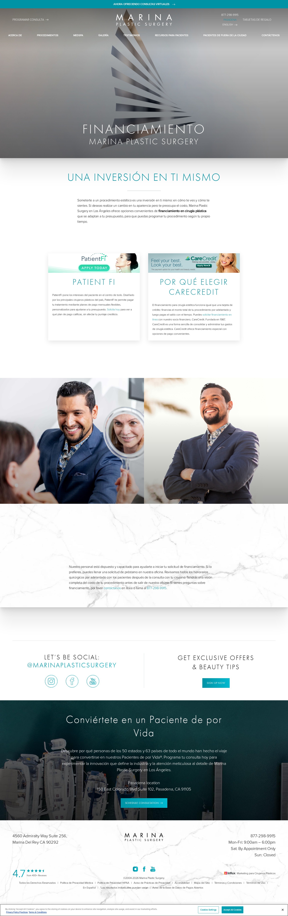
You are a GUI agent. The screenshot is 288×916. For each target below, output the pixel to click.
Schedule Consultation (142, 803)
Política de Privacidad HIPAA (113, 883)
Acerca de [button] (15, 35)
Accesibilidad (182, 883)
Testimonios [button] (132, 35)
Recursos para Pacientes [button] (171, 35)
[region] (144, 910)
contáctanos (112, 587)
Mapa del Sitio (202, 883)
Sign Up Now (216, 683)
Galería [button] (103, 35)
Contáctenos (271, 35)
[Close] (282, 909)
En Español (89, 888)
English (227, 24)
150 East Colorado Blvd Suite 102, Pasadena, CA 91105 (144, 789)
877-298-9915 (229, 15)
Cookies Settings (208, 909)
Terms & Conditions (38, 912)
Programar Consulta (28, 20)
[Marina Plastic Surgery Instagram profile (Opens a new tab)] (51, 681)
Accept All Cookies (233, 909)
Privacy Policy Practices (17, 912)
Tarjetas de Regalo (257, 20)
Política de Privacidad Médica (76, 883)
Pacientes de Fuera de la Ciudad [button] (224, 35)
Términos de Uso (255, 883)
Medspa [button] (78, 35)
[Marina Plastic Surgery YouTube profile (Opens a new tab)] (93, 681)
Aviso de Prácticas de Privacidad (152, 883)
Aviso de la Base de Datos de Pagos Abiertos (177, 888)
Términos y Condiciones (228, 883)
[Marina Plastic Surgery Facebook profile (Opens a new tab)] (72, 681)
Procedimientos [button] (47, 35)
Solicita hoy (113, 309)
